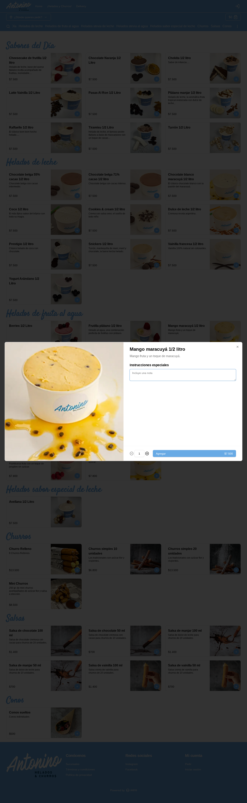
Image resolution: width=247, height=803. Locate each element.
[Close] (237, 346)
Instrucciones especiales (149, 365)
